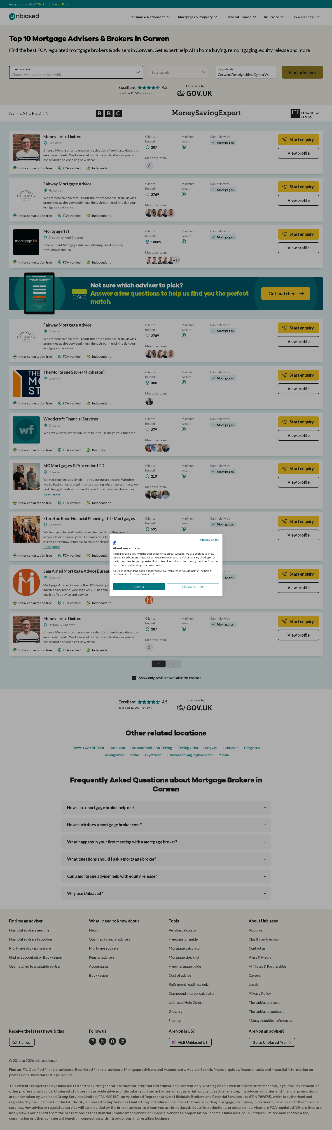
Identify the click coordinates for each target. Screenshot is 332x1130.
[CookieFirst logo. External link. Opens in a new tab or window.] (114, 543)
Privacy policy (209, 540)
